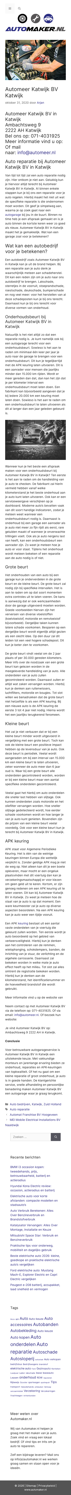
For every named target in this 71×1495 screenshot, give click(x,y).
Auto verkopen (52, 1359)
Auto (24, 1318)
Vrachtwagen (16, 1395)
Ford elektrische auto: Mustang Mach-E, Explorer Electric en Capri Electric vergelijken (33, 1275)
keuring (23, 923)
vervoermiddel (16, 1391)
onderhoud (27, 1377)
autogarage (13, 214)
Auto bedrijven (20, 1104)
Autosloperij (22, 1358)
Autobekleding (23, 1330)
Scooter (23, 1382)
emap (32, 1485)
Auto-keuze (36, 1318)
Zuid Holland (52, 1104)
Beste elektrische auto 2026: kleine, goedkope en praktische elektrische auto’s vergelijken (35, 1260)
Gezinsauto (44, 1368)
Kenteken (56, 1369)
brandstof (43, 1364)
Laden (22, 1373)
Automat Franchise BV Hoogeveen (34, 1114)
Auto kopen (20, 1337)
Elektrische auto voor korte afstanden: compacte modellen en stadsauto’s (34, 1200)
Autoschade (45, 1352)
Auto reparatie (20, 1109)
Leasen (14, 1377)
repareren (47, 1378)
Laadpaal (14, 1373)
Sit (27, 1485)
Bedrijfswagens (30, 1364)
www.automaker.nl (35, 1489)
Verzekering (32, 1391)
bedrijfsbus (16, 1364)
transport (15, 1387)
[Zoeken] (56, 1137)
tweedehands (27, 1387)
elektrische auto (20, 1368)
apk (17, 1319)
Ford (34, 1369)
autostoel (39, 1359)
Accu (12, 1319)
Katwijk (37, 1104)
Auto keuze (45, 1331)
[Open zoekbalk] (19, 8)
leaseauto (48, 1372)
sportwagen (34, 1382)
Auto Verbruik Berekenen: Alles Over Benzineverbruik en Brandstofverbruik (31, 1215)
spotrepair (45, 1382)
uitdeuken (39, 1387)
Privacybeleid (46, 1485)
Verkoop (47, 1387)
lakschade (30, 1373)
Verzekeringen (48, 1391)
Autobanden (45, 1324)
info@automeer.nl (36, 152)
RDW (40, 1377)
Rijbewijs (14, 1382)
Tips (54, 1382)
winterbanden (29, 1396)
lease (39, 1372)
